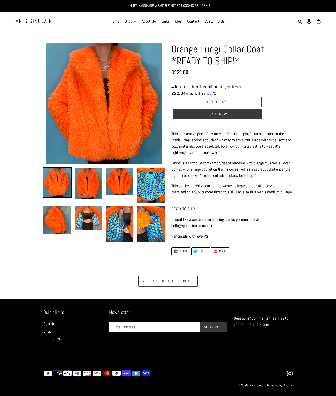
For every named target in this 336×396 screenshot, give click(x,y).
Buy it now (217, 114)
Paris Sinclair (33, 21)
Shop (47, 331)
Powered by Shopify (280, 385)
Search (48, 323)
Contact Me (52, 338)
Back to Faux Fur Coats (171, 281)
